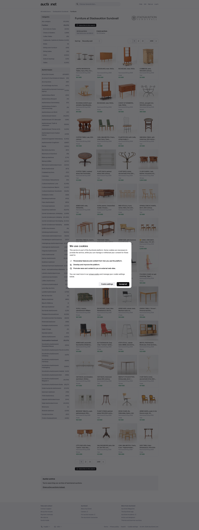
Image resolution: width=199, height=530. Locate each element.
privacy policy (94, 274)
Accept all (123, 284)
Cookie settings (107, 284)
